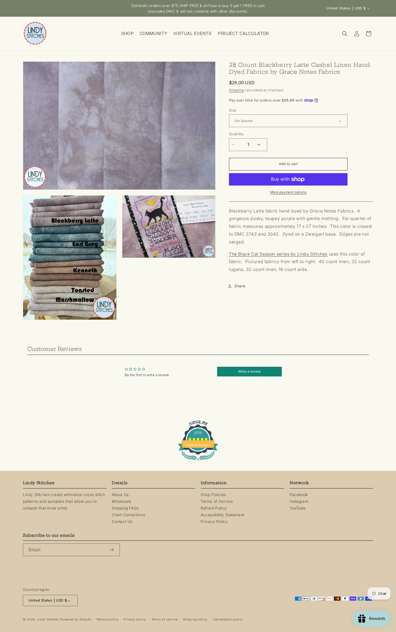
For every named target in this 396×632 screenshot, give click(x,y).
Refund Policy (214, 507)
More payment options (288, 192)
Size (233, 110)
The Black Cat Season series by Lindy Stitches (278, 254)
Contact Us (122, 521)
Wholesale (121, 501)
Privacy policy (135, 619)
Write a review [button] (249, 371)
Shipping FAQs (125, 507)
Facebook (299, 494)
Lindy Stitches (48, 619)
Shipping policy (195, 619)
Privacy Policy (214, 521)
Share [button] (239, 286)
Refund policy (107, 619)
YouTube (297, 507)
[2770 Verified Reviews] (198, 461)
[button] (127, 33)
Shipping (236, 90)
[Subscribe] (114, 549)
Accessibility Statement (222, 514)
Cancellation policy (228, 619)
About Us (120, 494)
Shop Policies (213, 494)
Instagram (299, 501)
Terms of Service (217, 501)
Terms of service (164, 619)
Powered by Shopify (76, 619)
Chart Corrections (128, 514)
